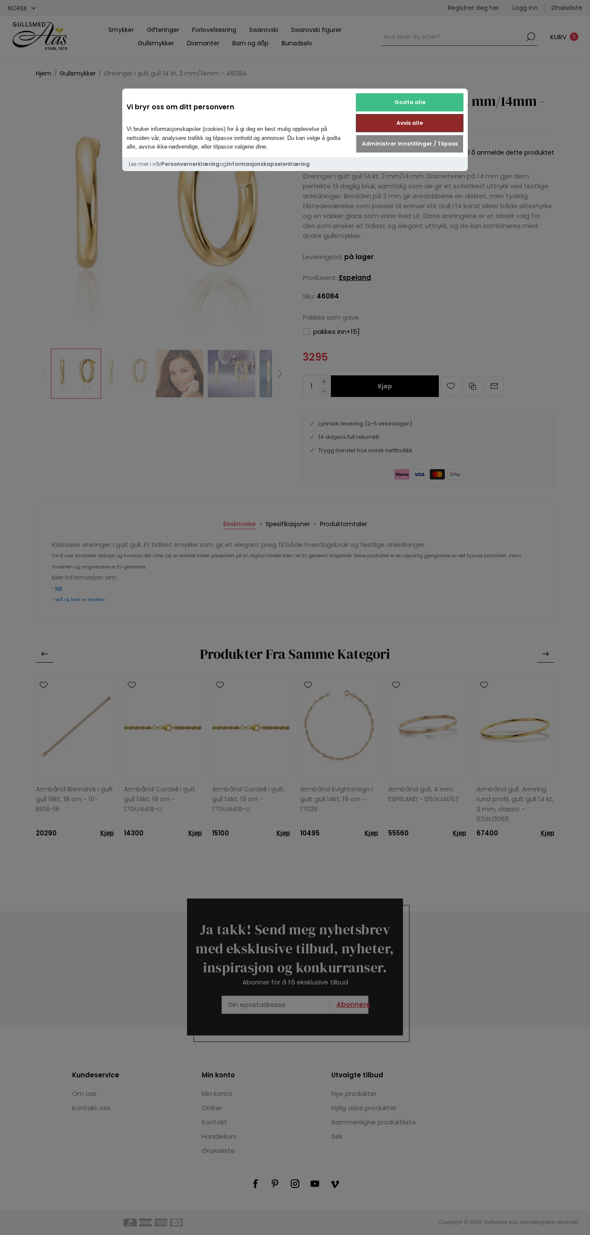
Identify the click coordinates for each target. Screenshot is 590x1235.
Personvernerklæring (190, 164)
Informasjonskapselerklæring (268, 164)
